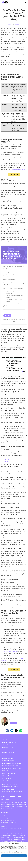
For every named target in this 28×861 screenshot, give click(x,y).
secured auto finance (18, 169)
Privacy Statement (11, 859)
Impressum (18, 859)
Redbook (6, 459)
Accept (14, 856)
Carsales (7, 461)
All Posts (13, 723)
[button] (26, 843)
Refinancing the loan (10, 651)
